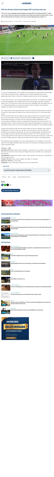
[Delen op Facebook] (2, 185)
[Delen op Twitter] (7, 185)
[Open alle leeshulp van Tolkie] (33, 58)
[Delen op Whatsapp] (5, 185)
